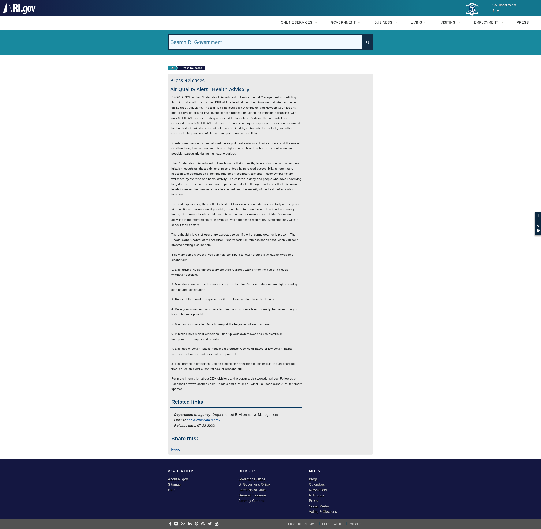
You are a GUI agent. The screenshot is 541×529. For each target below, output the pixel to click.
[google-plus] (183, 524)
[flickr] (176, 524)
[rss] (203, 524)
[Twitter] (497, 10)
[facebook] (170, 524)
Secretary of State (252, 490)
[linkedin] (190, 524)
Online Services (296, 22)
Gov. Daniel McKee (504, 5)
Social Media (319, 506)
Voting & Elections (323, 511)
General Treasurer (252, 495)
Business (383, 22)
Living (416, 22)
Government (343, 22)
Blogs (313, 479)
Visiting (448, 22)
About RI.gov (178, 479)
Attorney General (251, 501)
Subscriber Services (302, 524)
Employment (486, 22)
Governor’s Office (251, 479)
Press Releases (192, 68)
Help (171, 490)
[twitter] (210, 524)
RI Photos (316, 495)
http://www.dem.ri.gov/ (203, 420)
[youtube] (216, 524)
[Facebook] (493, 10)
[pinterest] (196, 524)
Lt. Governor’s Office (254, 484)
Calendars (317, 484)
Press (523, 22)
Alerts (339, 524)
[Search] (367, 42)
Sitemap (174, 484)
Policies (355, 524)
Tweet (175, 449)
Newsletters (318, 490)
